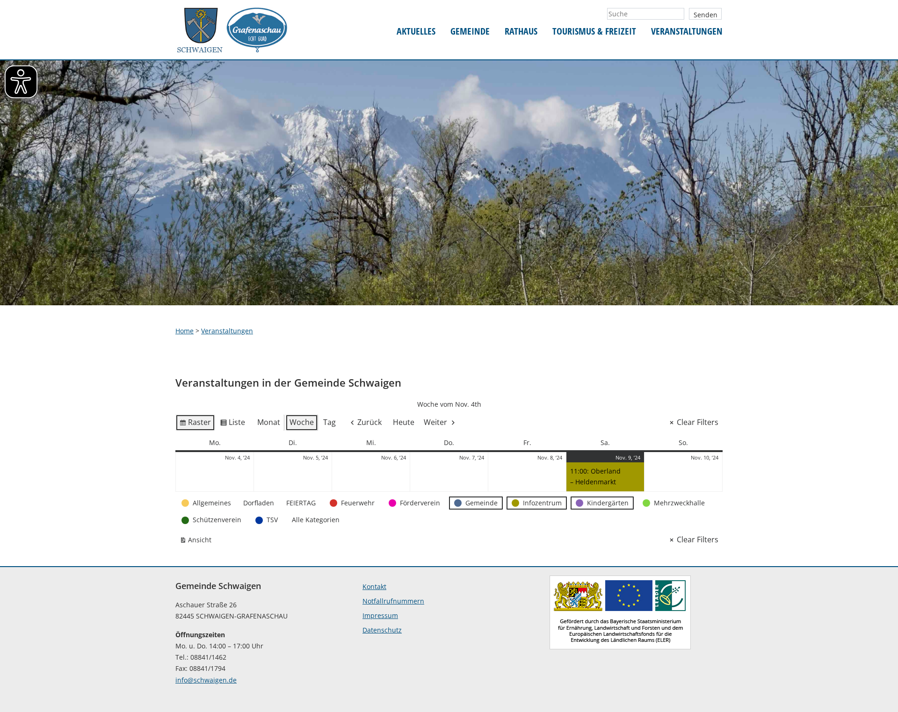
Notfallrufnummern (393, 601)
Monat (268, 422)
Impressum (380, 615)
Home (184, 330)
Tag (329, 422)
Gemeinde (470, 31)
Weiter (435, 422)
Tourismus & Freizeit (594, 31)
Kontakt (374, 586)
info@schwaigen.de (206, 680)
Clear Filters (697, 422)
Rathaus (521, 31)
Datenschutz (382, 630)
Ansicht (197, 541)
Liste (232, 424)
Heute (403, 422)
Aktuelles (416, 31)
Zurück (369, 422)
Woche (302, 422)
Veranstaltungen (687, 31)
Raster (195, 424)
